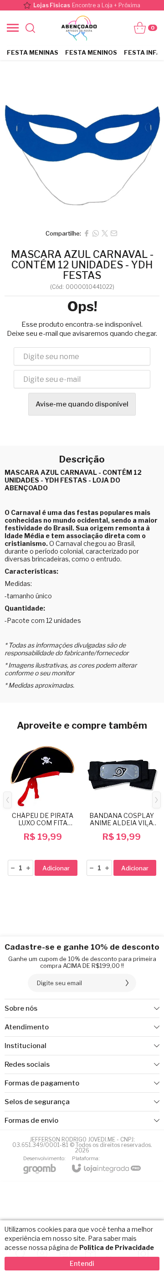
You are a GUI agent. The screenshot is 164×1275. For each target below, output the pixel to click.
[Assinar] (127, 983)
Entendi (82, 1263)
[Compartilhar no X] (105, 233)
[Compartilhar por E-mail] (114, 233)
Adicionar (56, 868)
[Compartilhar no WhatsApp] (95, 233)
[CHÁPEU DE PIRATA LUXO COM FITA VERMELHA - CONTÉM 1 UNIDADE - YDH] (42, 807)
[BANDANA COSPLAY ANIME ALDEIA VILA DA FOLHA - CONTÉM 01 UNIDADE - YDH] (121, 807)
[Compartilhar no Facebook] (86, 233)
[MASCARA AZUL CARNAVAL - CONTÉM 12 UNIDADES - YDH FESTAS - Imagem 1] (82, 142)
